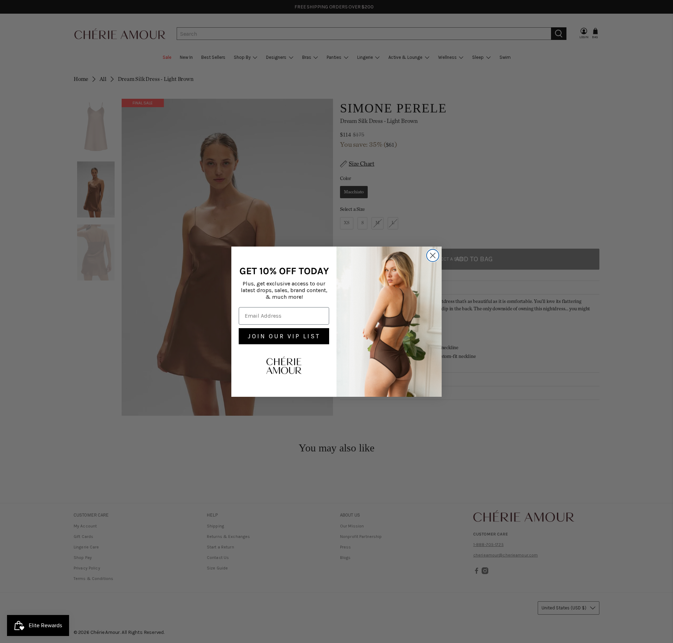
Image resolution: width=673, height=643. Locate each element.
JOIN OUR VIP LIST (284, 336)
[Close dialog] (433, 255)
